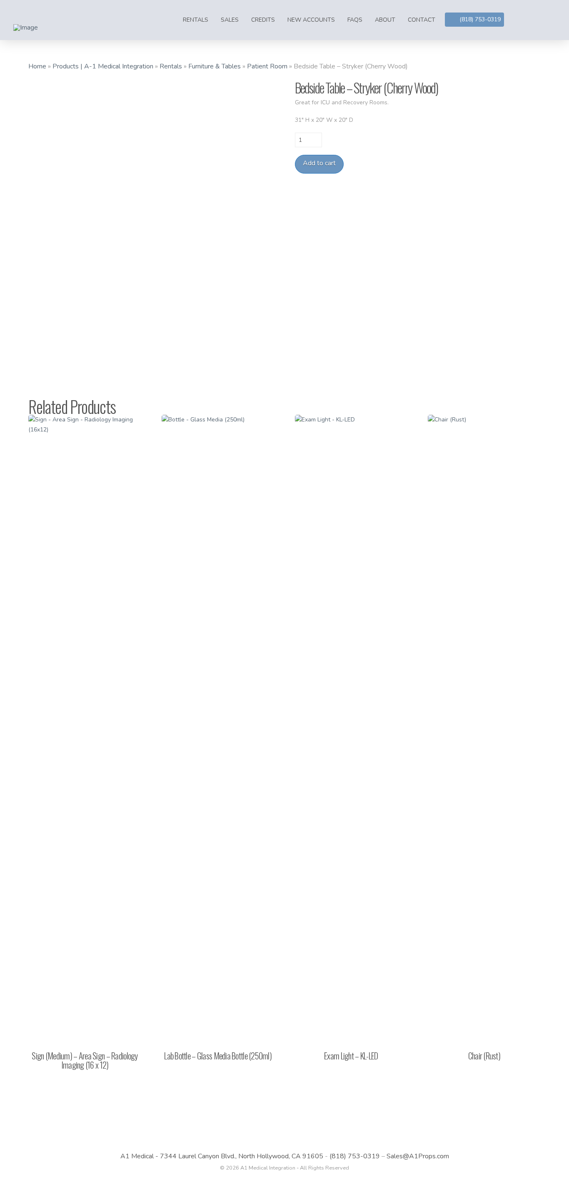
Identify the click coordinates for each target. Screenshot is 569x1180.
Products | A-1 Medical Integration (102, 66)
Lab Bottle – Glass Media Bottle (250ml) (218, 1055)
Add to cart (319, 163)
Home (37, 66)
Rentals (171, 66)
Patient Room (267, 66)
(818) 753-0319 (354, 1156)
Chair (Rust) (484, 1055)
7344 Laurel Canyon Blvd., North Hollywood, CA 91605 (241, 1156)
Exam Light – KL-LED (351, 1055)
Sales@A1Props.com (418, 1156)
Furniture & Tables (214, 66)
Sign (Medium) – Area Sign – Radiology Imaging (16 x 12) (84, 1060)
